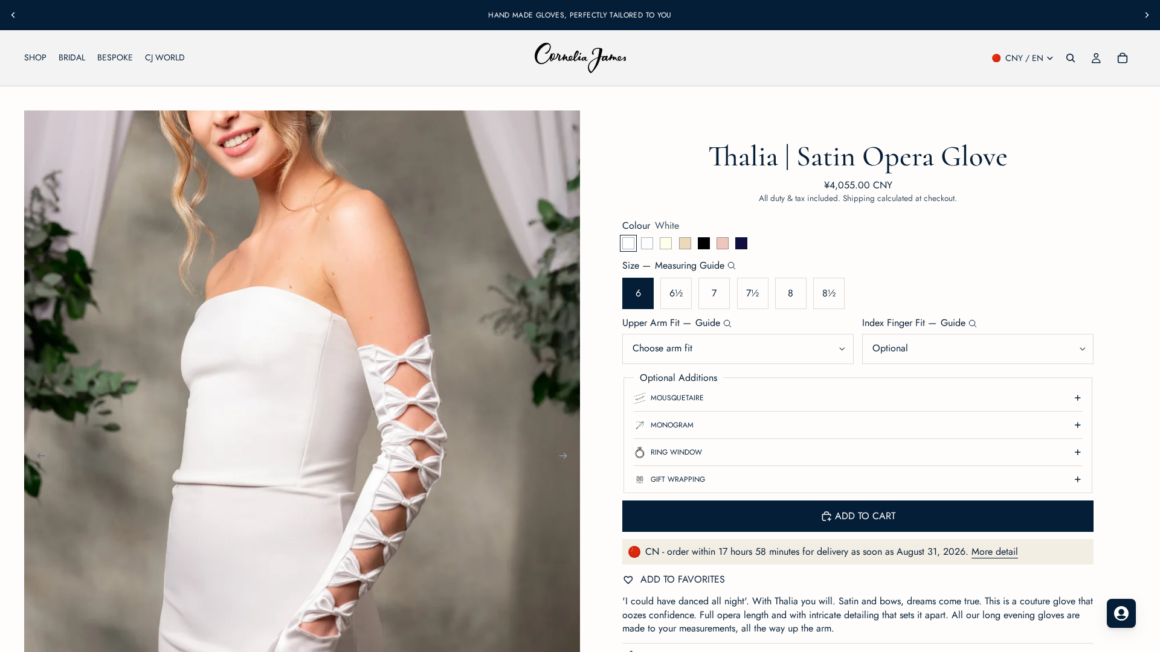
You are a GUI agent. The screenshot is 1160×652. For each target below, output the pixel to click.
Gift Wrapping (678, 479)
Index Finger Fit (913, 323)
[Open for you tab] (1121, 613)
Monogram (672, 425)
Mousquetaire (677, 397)
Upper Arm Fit (671, 323)
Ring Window (676, 452)
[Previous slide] (13, 15)
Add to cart (865, 516)
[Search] (1070, 58)
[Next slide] (1146, 15)
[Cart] (1122, 58)
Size (673, 265)
